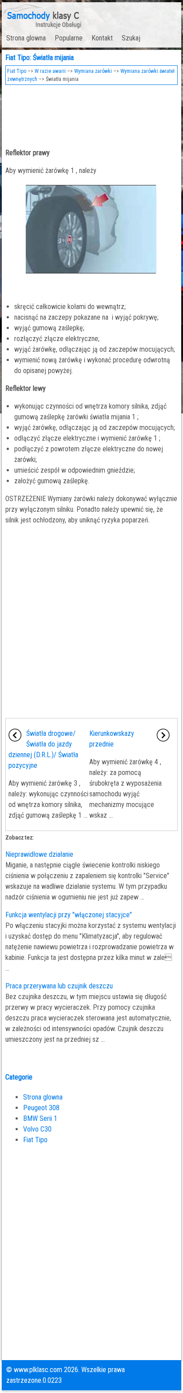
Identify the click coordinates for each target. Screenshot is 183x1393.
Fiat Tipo (16, 71)
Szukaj (131, 38)
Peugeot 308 (41, 1108)
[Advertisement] (91, 114)
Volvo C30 (37, 1129)
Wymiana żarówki (93, 71)
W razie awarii (50, 71)
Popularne (69, 38)
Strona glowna (26, 38)
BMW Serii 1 (40, 1118)
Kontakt (102, 38)
